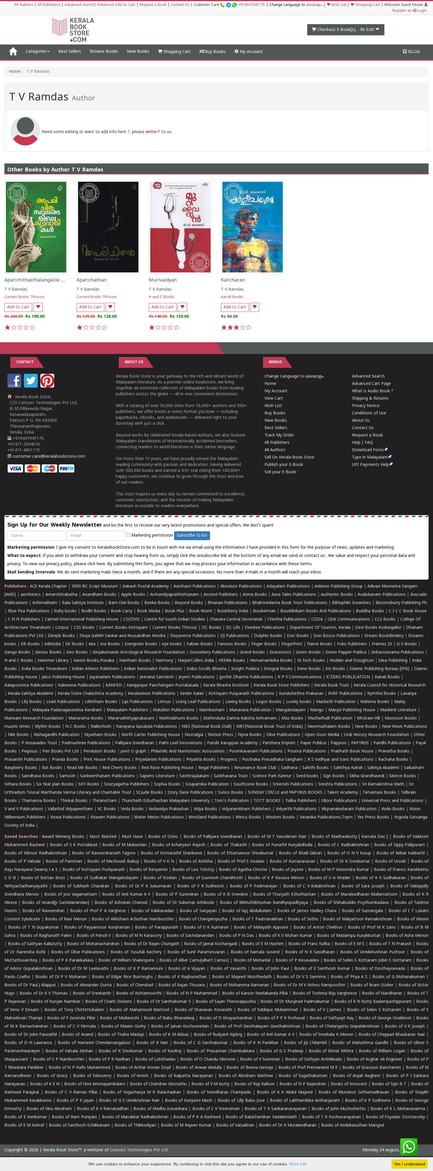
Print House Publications (106, 759)
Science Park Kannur (271, 776)
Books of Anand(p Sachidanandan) (55, 902)
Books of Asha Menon (407, 935)
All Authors (23, 5)
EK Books (74, 644)
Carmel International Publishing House (81, 619)
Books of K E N (45, 1084)
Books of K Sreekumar (121, 1051)
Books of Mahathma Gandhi (360, 1043)
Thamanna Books (39, 800)
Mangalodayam (290, 710)
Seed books (307, 776)
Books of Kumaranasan (292, 861)
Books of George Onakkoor (384, 1018)
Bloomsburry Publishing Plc (401, 603)
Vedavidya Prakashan (168, 809)
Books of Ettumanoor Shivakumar (240, 853)
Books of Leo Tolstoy (193, 869)
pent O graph (133, 751)
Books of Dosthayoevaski (380, 968)
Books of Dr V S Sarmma (301, 977)
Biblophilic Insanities (351, 603)
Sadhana (289, 767)
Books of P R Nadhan (109, 1059)
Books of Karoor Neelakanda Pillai (255, 993)
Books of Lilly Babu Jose (241, 1100)
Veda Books (132, 809)
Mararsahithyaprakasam (131, 718)
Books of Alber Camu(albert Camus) (194, 960)
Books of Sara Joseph (362, 886)
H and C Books (161, 297)
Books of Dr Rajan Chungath (151, 944)
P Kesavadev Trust (39, 743)
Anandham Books (99, 594)
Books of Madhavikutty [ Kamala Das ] (350, 836)
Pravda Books (65, 759)
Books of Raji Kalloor (254, 1084)
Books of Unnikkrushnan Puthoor (372, 952)
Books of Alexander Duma (86, 985)
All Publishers (48, 5)
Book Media (148, 611)
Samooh (67, 776)
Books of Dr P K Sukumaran (143, 886)
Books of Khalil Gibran (300, 853)
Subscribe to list (192, 535)
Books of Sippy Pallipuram (399, 845)
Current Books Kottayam (123, 627)
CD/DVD (131, 619)
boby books (65, 611)
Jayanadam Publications (112, 677)
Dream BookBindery (384, 636)
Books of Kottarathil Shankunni (171, 853)
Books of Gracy (52, 1076)
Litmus (164, 701)
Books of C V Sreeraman (216, 1109)
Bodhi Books (93, 611)
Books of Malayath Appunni (261, 927)
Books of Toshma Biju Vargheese (325, 993)
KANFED (113, 685)
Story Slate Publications (190, 792)
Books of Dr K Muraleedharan (287, 1125)
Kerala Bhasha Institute (226, 685)
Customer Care (229, 5)
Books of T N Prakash (390, 944)
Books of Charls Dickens (108, 1001)
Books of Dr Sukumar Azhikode (183, 902)
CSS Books (84, 627)
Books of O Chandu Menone (207, 1059)
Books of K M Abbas (169, 1034)
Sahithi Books (315, 767)
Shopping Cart (367, 5)
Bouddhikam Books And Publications (315, 611)
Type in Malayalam (370, 457)
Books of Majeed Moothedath (242, 977)
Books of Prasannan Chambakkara (220, 1051)
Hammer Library (53, 660)
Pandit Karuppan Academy (232, 743)
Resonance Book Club (255, 767)
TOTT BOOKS (267, 800)
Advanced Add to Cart (116, 5)
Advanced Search (79, 5)
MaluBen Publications (173, 710)
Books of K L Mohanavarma (398, 1109)
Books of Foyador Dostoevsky (395, 1117)
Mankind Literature (398, 710)
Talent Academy (342, 792)
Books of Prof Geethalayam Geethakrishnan (257, 1026)
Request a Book (153, 5)
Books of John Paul (270, 968)
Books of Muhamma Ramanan (239, 985)
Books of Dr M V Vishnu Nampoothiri (309, 985)
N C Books (75, 726)
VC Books (106, 809)
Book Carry (121, 611)
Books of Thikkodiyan (135, 1125)
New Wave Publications (404, 726)
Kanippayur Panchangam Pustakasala (163, 685)
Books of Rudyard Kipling (218, 1034)
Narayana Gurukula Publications (146, 726)
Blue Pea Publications (28, 611)
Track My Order (279, 435)
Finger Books (264, 644)
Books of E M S (349, 944)
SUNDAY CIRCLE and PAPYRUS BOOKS (285, 792)
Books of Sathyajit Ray (332, 1018)
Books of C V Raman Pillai (71, 1092)
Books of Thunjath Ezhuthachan (284, 894)
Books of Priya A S (349, 977)
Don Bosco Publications (336, 636)
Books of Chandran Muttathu (158, 1084)
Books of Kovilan (160, 878)
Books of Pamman (64, 861)
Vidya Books (205, 809)
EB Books (30, 644)
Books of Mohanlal (252, 960)
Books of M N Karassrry (138, 935)
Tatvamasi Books (379, 792)
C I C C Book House (408, 611)
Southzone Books (251, 784)
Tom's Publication (231, 800)
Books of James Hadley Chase (306, 911)
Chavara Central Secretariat (236, 619)
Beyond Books (189, 603)
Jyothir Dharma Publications (246, 677)
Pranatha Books (393, 751)
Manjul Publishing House (351, 710)
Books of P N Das (236, 935)
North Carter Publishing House (150, 734)
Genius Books (48, 652)
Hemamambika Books (271, 660)
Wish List (338, 5)
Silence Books (402, 776)
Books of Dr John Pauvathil (30, 1034)
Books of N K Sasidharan (310, 952)
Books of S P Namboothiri (58, 1059)
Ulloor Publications (339, 800)
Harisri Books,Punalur (94, 660)
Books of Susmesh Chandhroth (212, 878)
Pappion (338, 743)
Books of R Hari (152, 1043)
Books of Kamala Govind (255, 952)
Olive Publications (283, 734)
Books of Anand (77, 1034)
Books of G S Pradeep (281, 1051)
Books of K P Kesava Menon (276, 878)
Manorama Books (85, 718)
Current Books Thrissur (24, 297)
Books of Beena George (250, 1067)
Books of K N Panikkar (255, 1043)
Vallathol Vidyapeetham (70, 809)
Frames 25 (382, 644)
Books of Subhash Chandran (81, 886)
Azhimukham (44, 603)
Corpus (62, 627)
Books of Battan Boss (43, 878)
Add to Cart (18, 307)
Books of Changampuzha (203, 919)
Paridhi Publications (392, 743)
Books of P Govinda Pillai (71, 1018)
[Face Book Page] (15, 386)
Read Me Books (82, 767)
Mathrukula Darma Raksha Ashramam (240, 718)
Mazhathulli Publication (330, 718)
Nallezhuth (101, 726)
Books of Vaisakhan (235, 1125)
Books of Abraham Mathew (246, 1076)
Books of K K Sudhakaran (380, 878)
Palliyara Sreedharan (134, 743)
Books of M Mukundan (124, 845)
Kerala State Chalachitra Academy (90, 693)
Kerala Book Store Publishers (282, 685)
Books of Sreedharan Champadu (219, 1092)
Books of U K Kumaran (206, 927)
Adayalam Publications (288, 586)
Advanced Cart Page (371, 383)
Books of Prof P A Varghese (98, 911)
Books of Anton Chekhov (318, 927)
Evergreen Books (141, 644)
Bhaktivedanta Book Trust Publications (289, 603)
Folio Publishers (352, 644)
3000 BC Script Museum (95, 586)
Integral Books (278, 668)
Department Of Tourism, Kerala (320, 627)
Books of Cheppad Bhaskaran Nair (391, 1034)
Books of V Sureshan (260, 1059)
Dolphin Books (268, 636)
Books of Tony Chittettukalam (74, 1010)
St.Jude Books (149, 792)
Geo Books (77, 652)
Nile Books (18, 734)
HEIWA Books (232, 660)
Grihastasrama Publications (397, 652)
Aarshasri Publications (194, 586)
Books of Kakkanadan (152, 911)
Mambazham (211, 710)
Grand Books (252, 652)
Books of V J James (322, 1010)
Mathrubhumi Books (179, 718)
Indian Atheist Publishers (95, 668)
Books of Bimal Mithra (331, 1051)
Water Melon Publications (159, 817)
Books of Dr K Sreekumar (345, 861)
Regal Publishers (213, 767)
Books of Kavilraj (164, 1051)
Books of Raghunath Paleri (46, 935)
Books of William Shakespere (126, 960)
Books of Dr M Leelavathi (83, 968)
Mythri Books (48, 726)
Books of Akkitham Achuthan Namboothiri (133, 919)
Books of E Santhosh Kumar (322, 968)
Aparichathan (92, 280)
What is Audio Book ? (372, 391)
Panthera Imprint (278, 743)
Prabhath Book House (352, 751)
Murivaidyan (163, 280)
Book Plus (174, 611)
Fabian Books (199, 644)
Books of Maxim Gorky (123, 1026)
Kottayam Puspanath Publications (241, 693)
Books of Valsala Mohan (69, 1051)
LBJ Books (32, 701)
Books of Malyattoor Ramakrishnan (357, 919)
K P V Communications (300, 677)
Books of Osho (163, 836)
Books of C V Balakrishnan (309, 886)
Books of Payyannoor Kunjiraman (97, 927)
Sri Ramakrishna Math (383, 784)
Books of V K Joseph (405, 1026)
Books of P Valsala (22, 861)
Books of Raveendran (43, 911)
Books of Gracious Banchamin (371, 1067)
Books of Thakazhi (228, 845)
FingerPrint (291, 644)
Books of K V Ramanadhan (103, 1109)
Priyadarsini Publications (158, 759)
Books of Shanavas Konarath (203, 1010)
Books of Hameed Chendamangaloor (94, 1043)
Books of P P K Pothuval (281, 1018)
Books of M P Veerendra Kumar (338, 869)
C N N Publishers (24, 619)
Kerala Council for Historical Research (390, 685)
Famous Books (232, 644)
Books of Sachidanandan (190, 935)
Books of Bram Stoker (372, 985)
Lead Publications (63, 701)
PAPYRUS (360, 743)
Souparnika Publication (207, 784)
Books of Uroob (390, 861)
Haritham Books (135, 660)
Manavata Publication (250, 710)
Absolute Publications (241, 586)
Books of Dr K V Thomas (43, 993)
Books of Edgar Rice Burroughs (122, 977)
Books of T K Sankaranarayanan (275, 1109)
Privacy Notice (366, 405)
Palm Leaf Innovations (180, 743)
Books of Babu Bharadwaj (169, 1018)
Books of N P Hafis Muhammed (79, 1067)
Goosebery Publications (212, 652)
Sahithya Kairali (348, 767)
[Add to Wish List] (38, 307)
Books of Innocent (349, 1084)
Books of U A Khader (330, 878)
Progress (228, 759)
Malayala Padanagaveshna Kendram (67, 710)
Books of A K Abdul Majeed (285, 1092)
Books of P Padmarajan (253, 886)
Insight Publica (245, 668)
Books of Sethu (303, 919)
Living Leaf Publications (198, 701)
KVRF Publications (345, 693)
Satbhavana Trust (231, 776)
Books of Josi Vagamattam (70, 894)
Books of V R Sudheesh (200, 886)
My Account (251, 51)
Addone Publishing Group (339, 586)
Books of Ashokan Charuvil (121, 902)
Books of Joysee (287, 869)
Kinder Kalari (192, 693)
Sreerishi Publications (293, 784)
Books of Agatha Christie (243, 869)
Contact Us (180, 5)
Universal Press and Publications (392, 800)
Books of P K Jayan (75, 1100)
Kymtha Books (381, 693)
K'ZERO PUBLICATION (348, 677)
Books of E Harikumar (25, 1117)
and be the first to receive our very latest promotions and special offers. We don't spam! (140, 525)
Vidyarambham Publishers (246, 809)
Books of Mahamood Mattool (139, 1010)
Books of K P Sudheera (367, 1100)
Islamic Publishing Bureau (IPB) (379, 668)
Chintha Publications (287, 619)
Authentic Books (337, 594)
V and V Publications (23, 809)
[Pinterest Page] (48, 386)
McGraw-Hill (368, 718)
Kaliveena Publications (79, 685)
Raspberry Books (20, 767)
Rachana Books (393, 759)
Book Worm (200, 611)
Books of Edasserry (92, 1076)
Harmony (164, 660)
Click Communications (349, 619)
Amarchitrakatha (61, 594)
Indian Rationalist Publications (153, 668)
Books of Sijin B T (389, 1084)
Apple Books (133, 594)
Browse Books (104, 51)
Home (15, 71)
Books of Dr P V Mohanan (61, 977)
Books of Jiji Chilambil (305, 1043)
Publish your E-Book (284, 464)
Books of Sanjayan (198, 911)
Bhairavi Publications (227, 603)
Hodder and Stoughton (352, 660)
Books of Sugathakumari (303, 1076)
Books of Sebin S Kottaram (374, 1010)
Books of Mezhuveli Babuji (113, 861)
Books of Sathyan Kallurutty (35, 944)
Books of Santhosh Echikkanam (79, 1125)
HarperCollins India (196, 660)
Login (421, 11)
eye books (172, 644)
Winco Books (248, 817)
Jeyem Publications (197, 677)
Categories (36, 51)
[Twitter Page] (31, 386)
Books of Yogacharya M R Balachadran (142, 1092)
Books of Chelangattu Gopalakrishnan (342, 1026)
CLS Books (385, 619)
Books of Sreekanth (92, 993)
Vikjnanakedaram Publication (348, 809)
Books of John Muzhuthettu (339, 1109)
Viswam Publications (110, 817)
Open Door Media (322, 734)
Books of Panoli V (94, 935)
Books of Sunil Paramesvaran (196, 952)
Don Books (298, 636)
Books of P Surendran (177, 894)
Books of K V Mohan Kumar (285, 935)
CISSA (317, 619)
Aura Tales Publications (294, 594)
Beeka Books (157, 603)
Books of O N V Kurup (349, 853)
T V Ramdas (15, 289)
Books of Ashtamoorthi (139, 993)
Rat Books (52, 767)
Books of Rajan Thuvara (181, 985)
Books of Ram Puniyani (74, 1117)
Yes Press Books (373, 817)
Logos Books (268, 701)
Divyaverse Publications (193, 636)
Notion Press (220, 734)
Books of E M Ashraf (24, 1125)
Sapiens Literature (157, 776)
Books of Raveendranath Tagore (103, 853)
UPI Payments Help (370, 464)
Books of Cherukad (134, 985)
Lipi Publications (137, 701)
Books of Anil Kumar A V (126, 894)
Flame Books (319, 644)
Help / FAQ (362, 442)
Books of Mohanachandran (93, 944)
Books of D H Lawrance (28, 1043)
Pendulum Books (99, 751)
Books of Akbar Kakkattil (400, 853)
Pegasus (30, 751)
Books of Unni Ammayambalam (94, 1084)
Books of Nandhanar (382, 993)
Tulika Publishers (301, 800)
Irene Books (309, 668)
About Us (361, 420)
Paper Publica (313, 743)
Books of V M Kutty (210, 1084)
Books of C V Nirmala (74, 1026)
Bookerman (264, 611)
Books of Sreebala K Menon (326, 1034)
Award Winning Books (63, 836)
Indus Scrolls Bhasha (207, 668)
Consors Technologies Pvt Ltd (139, 1150)
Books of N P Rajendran (303, 1084)
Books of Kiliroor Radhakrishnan (35, 853)
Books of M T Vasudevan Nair (276, 836)
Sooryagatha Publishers (126, 784)
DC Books (211, 627)
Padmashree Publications (86, 743)
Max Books (292, 718)
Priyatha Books (201, 759)
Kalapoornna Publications (28, 685)
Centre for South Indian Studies (174, 619)
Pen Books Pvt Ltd (60, 751)
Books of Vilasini (413, 919)
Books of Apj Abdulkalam (247, 911)
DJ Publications (234, 636)
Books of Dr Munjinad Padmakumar (295, 1001)
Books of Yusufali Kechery (136, 952)
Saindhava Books (38, 776)
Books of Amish (132, 1076)
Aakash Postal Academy (146, 586)
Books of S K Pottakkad (73, 845)
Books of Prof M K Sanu (372, 927)
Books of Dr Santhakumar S (164, 1001)
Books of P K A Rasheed (197, 1117)
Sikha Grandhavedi (366, 776)
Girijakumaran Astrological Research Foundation (138, 652)
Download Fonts (368, 450)
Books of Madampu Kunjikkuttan (349, 935)
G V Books (407, 644)
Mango (317, 710)
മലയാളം (314, 5)
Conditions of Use (369, 413)
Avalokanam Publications (382, 594)
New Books (138, 51)
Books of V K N (159, 861)
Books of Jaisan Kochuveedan (180, 1026)
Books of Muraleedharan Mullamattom (359, 894)
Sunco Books (230, 792)
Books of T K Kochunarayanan (331, 1117)
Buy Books (215, 51)
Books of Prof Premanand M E (308, 1067)
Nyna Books (250, 734)
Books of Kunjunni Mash (189, 1100)
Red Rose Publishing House (167, 767)
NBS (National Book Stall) (207, 726)
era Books (110, 644)
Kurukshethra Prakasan (301, 693)
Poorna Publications (306, 751)
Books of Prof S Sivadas (241, 861)
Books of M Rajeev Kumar (186, 1125)
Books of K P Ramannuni (138, 968)
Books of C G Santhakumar (200, 1043)
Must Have (132, 836)
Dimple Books (61, 636)
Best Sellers (69, 51)
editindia (52, 644)
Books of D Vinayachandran (226, 1018)
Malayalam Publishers (127, 710)
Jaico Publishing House (63, 677)
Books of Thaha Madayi (121, 1034)
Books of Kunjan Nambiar (55, 1001)
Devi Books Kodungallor (378, 627)
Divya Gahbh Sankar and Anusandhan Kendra (123, 636)
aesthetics (31, 594)
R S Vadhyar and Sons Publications (340, 759)
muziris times (17, 726)
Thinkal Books (73, 800)
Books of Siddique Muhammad (267, 1010)
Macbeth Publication (336, 701)
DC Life (233, 627)
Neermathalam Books (329, 726)
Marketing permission (151, 535)
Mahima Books (374, 701)
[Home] (12, 51)
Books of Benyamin (149, 869)
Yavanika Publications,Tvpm (326, 817)
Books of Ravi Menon (66, 919)
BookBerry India (232, 611)
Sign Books (334, 776)
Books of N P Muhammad (191, 993)
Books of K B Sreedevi (226, 894)
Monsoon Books (401, 718)
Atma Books (255, 594)
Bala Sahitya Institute (83, 603)
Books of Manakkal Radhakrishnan (135, 1117)
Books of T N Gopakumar (33, 927)
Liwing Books (238, 701)
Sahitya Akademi (383, 767)
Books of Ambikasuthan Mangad (352, 1125)
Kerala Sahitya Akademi (30, 693)
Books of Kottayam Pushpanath (93, 869)
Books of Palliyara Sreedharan (213, 836)
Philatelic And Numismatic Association (187, 751)
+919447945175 (251, 5)
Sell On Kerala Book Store (289, 457)
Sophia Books (167, 784)
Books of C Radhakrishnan (343, 845)
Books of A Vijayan (186, 968)
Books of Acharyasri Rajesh (178, 845)
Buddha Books (370, 611)
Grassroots (280, 652)
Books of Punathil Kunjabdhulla (282, 845)
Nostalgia (194, 734)
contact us (315, 555)
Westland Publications (210, 817)
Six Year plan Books (55, 784)
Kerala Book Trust (331, 685)
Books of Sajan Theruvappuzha (226, 1001)
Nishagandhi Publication (57, 734)
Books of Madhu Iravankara (160, 1109)
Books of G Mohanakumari (398, 977)
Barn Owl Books (124, 603)
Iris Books (335, 668)
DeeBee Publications (265, 627)
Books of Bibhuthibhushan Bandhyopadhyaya (264, 902)
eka (92, 644)
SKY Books (88, 784)
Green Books (308, 652)
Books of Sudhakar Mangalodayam (104, 878)
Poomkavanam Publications (256, 751)
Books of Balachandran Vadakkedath (261, 1117)
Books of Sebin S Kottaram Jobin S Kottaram (367, 960)
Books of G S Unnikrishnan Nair (129, 1100)
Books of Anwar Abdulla (199, 1067)
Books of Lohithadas (155, 1059)
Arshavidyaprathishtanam (174, 594)
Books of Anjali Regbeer (357, 1076)
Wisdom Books (280, 817)
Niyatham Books (100, 734)
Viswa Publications (68, 817)
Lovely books (298, 701)
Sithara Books (18, 784)
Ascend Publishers (221, 594)
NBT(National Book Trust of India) (269, 726)
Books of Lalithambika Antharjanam (305, 1100)
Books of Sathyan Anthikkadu (313, 1059)
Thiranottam (104, 800)
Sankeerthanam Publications (107, 776)
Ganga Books (17, 652)
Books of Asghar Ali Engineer (374, 1059)
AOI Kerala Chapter (48, 586)
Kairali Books (232, 297)
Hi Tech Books (311, 660)
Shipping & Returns (370, 398)
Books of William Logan (382, 1051)
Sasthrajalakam (194, 776)
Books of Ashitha (196, 861)
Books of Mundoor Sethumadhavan (353, 1092)
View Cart (274, 398)
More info (298, 1164)
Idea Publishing (393, 660)
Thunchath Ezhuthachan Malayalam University (165, 800)
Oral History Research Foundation (376, 734)
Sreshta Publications (337, 784)
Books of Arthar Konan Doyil (143, 1067)
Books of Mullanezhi (119, 1018)
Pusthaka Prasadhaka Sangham (272, 759)
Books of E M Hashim (263, 944)
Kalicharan (233, 280)
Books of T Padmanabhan (257, 919)
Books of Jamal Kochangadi (210, 944)
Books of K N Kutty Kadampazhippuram (372, 1001)
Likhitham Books (101, 701)
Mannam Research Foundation (34, 718)
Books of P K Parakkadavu (68, 960)
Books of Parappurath (156, 927)
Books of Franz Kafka (309, 944)
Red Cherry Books (119, 767)
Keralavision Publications (151, 693)
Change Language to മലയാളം (294, 376)
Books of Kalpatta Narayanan (183, 1076)
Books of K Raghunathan (182, 977)
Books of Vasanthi (228, 968)
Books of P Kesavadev (297, 960)
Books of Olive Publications (78, 952)
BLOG (413, 51)
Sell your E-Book (280, 472)
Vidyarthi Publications (296, 809)
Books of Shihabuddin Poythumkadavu (351, 902)
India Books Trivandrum (44, 668)
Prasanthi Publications (25, 759)
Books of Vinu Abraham (49, 1109)
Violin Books (393, 809)
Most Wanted (103, 836)
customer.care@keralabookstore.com (48, 456)
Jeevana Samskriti (157, 677)
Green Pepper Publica (345, 652)
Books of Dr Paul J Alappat (30, 985)
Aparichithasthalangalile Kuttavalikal (46, 280)
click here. (97, 564)
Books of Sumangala (362, 911)
